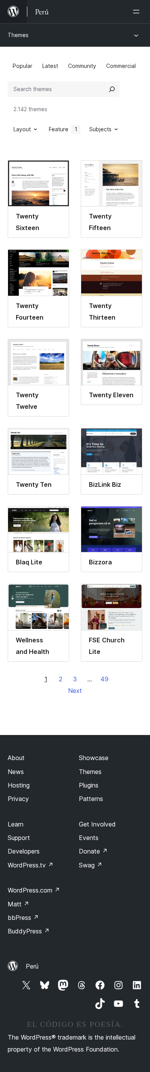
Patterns (91, 799)
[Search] (112, 89)
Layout (22, 129)
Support (19, 838)
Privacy (18, 799)
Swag (90, 865)
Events (88, 838)
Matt (18, 904)
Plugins (88, 785)
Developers (24, 851)
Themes (18, 35)
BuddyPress (29, 931)
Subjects (100, 129)
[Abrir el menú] (137, 11)
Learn (15, 824)
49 (104, 679)
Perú (32, 966)
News (16, 772)
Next (75, 690)
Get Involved (97, 824)
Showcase (93, 758)
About (16, 758)
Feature (63, 129)
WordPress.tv (30, 865)
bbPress (23, 917)
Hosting (19, 785)
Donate (93, 851)
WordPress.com (34, 890)
